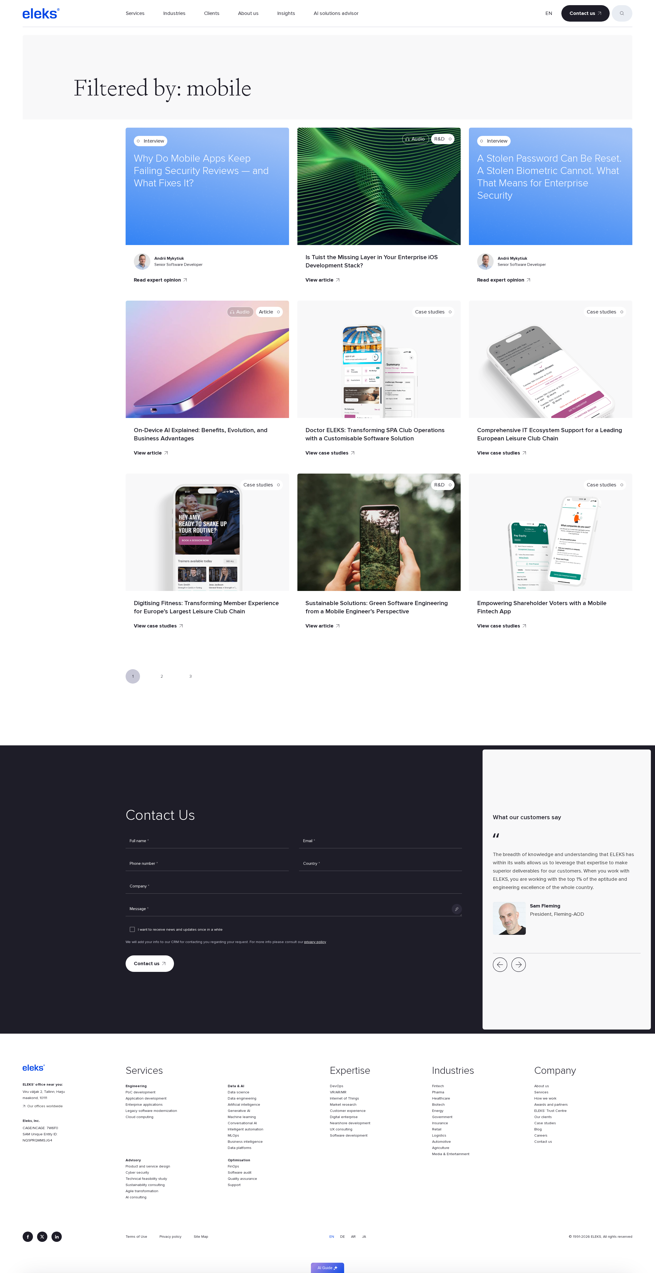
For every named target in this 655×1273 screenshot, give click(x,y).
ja (364, 1236)
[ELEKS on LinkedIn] (56, 1237)
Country (311, 863)
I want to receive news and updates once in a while (180, 929)
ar (353, 1236)
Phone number (144, 863)
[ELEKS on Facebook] (28, 1237)
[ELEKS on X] (42, 1237)
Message (139, 908)
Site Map (201, 1236)
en (548, 13)
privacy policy (315, 942)
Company (139, 886)
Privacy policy (170, 1236)
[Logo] (41, 13)
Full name (139, 840)
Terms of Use (136, 1236)
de (342, 1236)
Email (309, 840)
